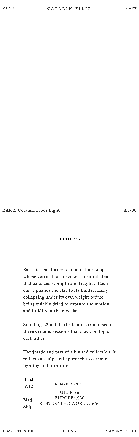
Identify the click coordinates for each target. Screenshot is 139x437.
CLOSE (69, 431)
